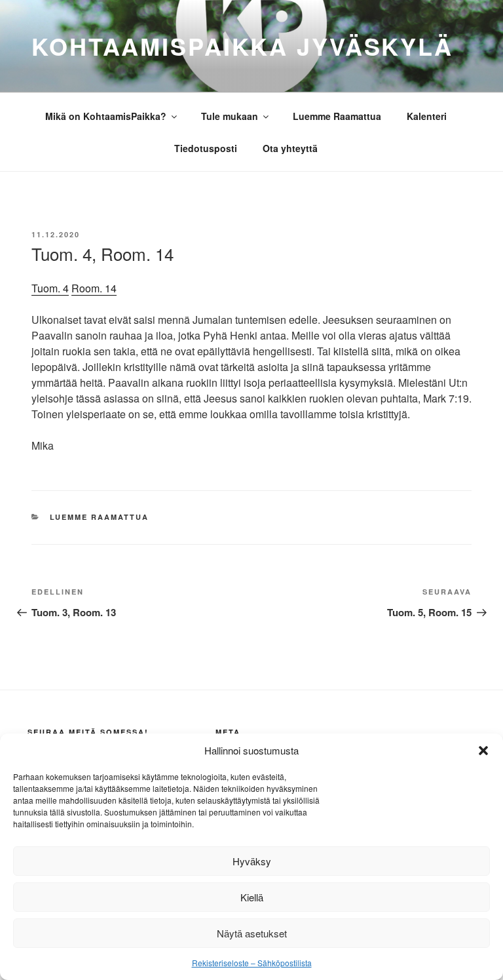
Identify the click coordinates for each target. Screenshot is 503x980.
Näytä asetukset (252, 933)
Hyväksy (252, 861)
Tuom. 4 (50, 288)
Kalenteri (427, 116)
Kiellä (251, 897)
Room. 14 (94, 288)
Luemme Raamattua (337, 116)
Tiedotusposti (205, 148)
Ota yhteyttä (290, 148)
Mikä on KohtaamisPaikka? (105, 116)
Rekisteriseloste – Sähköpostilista (252, 962)
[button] (483, 750)
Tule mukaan (229, 116)
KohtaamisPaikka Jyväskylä (242, 46)
